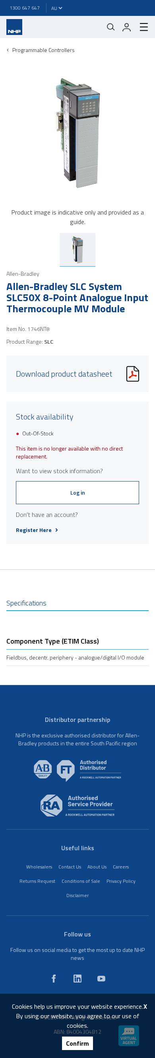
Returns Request (37, 881)
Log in (77, 492)
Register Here (34, 530)
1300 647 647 (25, 8)
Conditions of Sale (81, 881)
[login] (127, 27)
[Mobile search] (111, 27)
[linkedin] (77, 979)
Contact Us (69, 866)
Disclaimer (77, 895)
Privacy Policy (121, 881)
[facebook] (54, 979)
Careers (121, 866)
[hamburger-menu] (141, 27)
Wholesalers (39, 866)
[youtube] (101, 979)
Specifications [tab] (26, 603)
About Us (97, 866)
